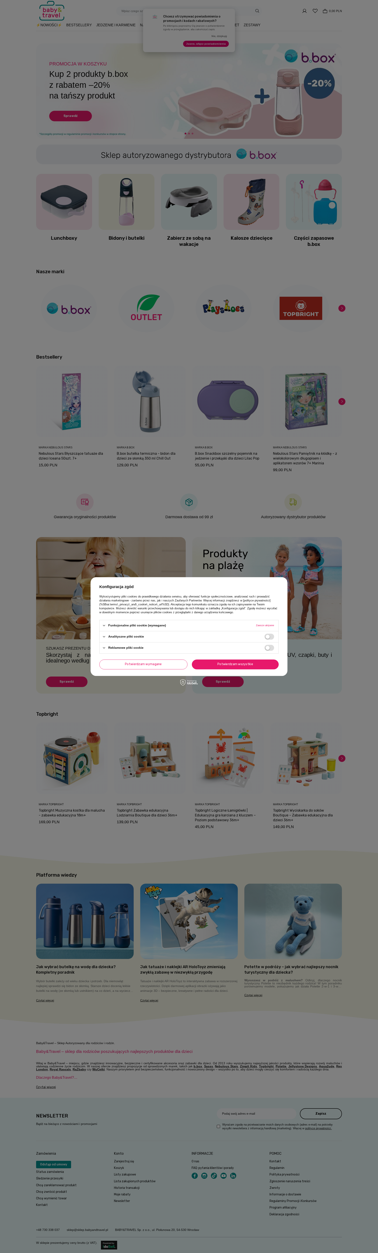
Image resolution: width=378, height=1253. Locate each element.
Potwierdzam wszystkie (235, 664)
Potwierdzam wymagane (143, 664)
